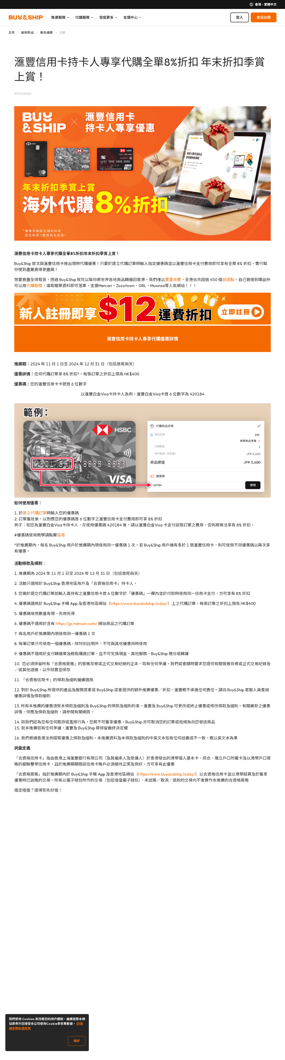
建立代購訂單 (35, 513)
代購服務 (34, 285)
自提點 (228, 279)
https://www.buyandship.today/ (139, 603)
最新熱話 (27, 33)
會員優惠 (46, 33)
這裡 (61, 535)
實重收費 (173, 279)
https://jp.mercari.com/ (76, 623)
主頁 (11, 33)
